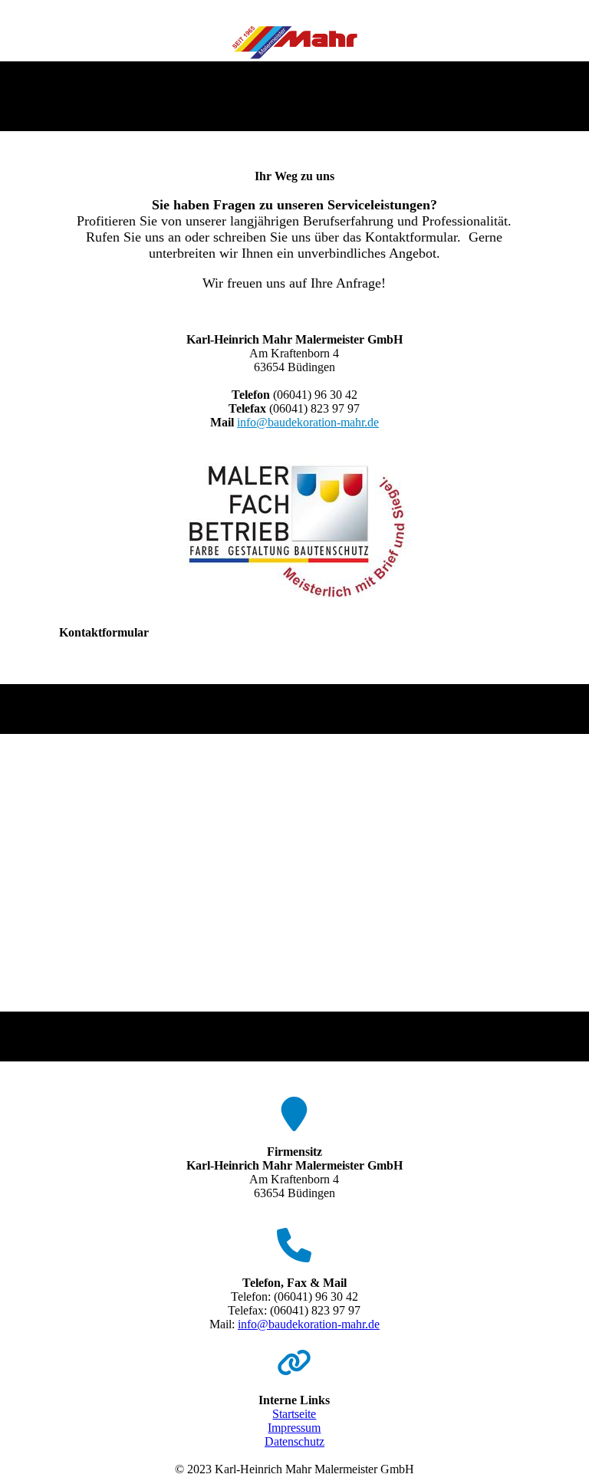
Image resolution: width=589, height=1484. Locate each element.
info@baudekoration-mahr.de (308, 422)
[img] (295, 40)
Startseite (294, 1413)
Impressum (294, 1427)
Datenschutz (294, 1441)
